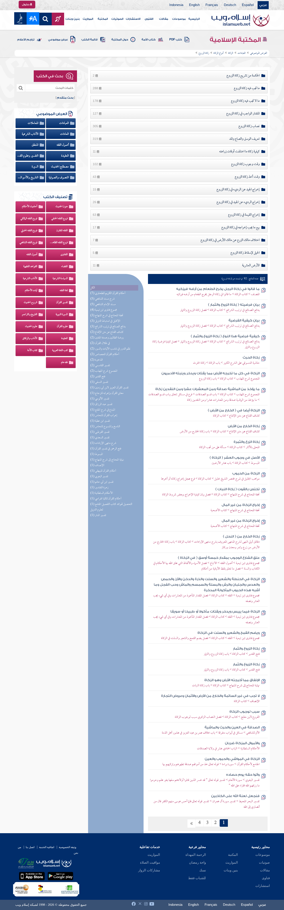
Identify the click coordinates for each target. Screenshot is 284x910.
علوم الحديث (31, 326)
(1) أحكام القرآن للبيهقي (103, 471)
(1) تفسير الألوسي (99, 399)
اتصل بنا (30, 847)
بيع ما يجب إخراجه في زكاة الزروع (240, 227)
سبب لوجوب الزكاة (244, 712)
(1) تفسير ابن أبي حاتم (101, 482)
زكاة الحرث (251, 357)
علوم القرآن (62, 326)
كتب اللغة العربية (60, 350)
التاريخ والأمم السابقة (28, 177)
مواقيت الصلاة (150, 862)
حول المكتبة (119, 39)
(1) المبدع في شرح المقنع (102, 410)
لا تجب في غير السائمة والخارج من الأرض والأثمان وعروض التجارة (210, 696)
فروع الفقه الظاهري (58, 243)
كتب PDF (175, 39)
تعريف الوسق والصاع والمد (244, 139)
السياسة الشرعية (60, 279)
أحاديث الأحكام (29, 207)
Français (211, 5)
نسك (202, 870)
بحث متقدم (65, 97)
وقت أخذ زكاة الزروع (247, 177)
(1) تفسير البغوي (99, 476)
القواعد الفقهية (30, 267)
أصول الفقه (63, 145)
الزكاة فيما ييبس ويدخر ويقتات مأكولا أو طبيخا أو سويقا (215, 611)
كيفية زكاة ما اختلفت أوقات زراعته (239, 151)
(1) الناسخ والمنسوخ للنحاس (105, 426)
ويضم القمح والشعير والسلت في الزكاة (228, 633)
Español (248, 5)
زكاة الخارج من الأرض (244, 426)
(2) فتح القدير (97, 376)
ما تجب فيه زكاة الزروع (247, 88)
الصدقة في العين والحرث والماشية (232, 727)
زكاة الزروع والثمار (246, 648)
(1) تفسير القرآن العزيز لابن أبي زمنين (109, 388)
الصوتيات (117, 18)
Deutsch (230, 5)
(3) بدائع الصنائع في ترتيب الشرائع (108, 326)
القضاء (64, 267)
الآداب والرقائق (29, 338)
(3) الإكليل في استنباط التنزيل (105, 321)
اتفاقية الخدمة (46, 847)
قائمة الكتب (89, 39)
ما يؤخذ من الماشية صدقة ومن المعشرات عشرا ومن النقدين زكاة (207, 389)
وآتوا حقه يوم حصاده (243, 775)
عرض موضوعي (58, 39)
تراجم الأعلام (25, 39)
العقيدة (65, 156)
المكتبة (103, 18)
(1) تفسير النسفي (99, 382)
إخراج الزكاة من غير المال (241, 505)
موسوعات (179, 18)
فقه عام (64, 362)
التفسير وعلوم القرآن (28, 156)
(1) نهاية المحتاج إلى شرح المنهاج (107, 460)
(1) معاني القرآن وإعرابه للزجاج (106, 393)
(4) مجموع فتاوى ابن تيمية (103, 310)
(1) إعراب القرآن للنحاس (103, 415)
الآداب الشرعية (30, 134)
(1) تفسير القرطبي (99, 432)
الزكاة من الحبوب (246, 473)
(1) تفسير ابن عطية (100, 421)
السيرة (35, 166)
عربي (263, 5)
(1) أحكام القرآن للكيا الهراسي (105, 499)
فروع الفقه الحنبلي (29, 231)
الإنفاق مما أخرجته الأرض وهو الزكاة (232, 680)
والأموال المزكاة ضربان (242, 743)
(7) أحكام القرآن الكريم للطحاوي (107, 293)
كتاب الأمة (149, 39)
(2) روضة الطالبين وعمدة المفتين (107, 338)
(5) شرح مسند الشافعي (102, 299)
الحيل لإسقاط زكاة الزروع (245, 253)
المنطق (35, 145)
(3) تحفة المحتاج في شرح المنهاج (106, 315)
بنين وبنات (72, 18)
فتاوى (266, 878)
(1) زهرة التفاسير (99, 487)
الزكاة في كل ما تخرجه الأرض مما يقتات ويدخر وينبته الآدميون (211, 373)
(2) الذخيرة (96, 360)
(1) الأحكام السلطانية (101, 493)
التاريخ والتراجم (29, 314)
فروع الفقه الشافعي (28, 243)
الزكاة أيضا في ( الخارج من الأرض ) (234, 410)
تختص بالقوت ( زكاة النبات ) (237, 489)
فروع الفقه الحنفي (59, 219)
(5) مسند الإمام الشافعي (103, 304)
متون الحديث (61, 207)
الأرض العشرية (251, 265)
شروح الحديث (30, 302)
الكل (92, 288)
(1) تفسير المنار (98, 515)
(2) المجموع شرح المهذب (103, 371)
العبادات (64, 123)
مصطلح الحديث (60, 166)
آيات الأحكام (31, 290)
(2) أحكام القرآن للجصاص (104, 354)
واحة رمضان (197, 862)
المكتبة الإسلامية (236, 39)
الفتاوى (64, 255)
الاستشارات (133, 18)
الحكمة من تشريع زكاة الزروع (243, 75)
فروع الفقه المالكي (28, 219)
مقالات (163, 18)
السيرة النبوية (62, 314)
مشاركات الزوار (149, 870)
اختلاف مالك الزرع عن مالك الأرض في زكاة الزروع (230, 240)
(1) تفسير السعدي (99, 437)
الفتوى (149, 18)
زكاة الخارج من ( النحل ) (241, 536)
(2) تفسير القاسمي (100, 365)
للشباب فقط (197, 878)
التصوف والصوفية (59, 177)
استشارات (262, 886)
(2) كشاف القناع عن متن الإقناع (106, 332)
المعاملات (33, 123)
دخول (26, 4)
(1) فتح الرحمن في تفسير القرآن (105, 449)
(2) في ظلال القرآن (100, 343)
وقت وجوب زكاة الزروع (245, 164)
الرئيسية (194, 18)
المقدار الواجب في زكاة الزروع (243, 113)
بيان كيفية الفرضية (244, 320)
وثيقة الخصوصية (67, 847)
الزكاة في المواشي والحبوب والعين (232, 759)
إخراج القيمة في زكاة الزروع (244, 215)
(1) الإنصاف (97, 465)
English (194, 5)
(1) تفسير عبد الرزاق (101, 404)
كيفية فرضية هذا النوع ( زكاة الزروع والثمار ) (225, 336)
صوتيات (264, 862)
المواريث (88, 18)
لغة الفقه (64, 290)
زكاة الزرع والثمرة (247, 442)
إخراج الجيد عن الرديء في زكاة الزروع (238, 189)
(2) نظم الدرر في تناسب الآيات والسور (110, 349)
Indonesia (176, 5)
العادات (64, 134)
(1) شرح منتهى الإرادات (103, 443)
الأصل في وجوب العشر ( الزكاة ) (235, 458)
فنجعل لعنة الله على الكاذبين (235, 796)
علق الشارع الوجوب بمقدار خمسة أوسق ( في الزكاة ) (219, 558)
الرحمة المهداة (195, 854)
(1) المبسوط (96, 454)
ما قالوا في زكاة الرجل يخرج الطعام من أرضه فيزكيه (218, 289)
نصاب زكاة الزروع (249, 126)
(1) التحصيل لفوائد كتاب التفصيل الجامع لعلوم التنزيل (111, 507)
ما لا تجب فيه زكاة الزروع (245, 101)
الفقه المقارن (62, 231)
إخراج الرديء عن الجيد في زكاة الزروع (238, 202)
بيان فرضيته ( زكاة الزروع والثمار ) (234, 305)
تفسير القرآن (62, 302)
